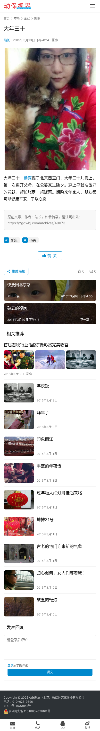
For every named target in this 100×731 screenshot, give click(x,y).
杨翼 (28, 177)
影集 (14, 240)
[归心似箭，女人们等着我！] (19, 580)
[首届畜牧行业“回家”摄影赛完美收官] (50, 359)
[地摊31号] (19, 526)
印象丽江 (45, 439)
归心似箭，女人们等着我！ (61, 573)
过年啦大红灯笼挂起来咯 (59, 492)
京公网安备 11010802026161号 (29, 711)
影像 (55, 40)
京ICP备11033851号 (17, 706)
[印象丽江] (19, 446)
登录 (10, 665)
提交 (50, 672)
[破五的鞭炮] (19, 606)
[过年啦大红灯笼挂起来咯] (19, 499)
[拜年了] (19, 419)
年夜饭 (43, 385)
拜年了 (43, 412)
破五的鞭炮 (47, 599)
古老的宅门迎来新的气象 (59, 546)
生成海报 (18, 271)
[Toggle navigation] (92, 6)
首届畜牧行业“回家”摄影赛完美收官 (36, 344)
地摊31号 (45, 519)
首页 (6, 18)
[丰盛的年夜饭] (19, 473)
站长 (7, 40)
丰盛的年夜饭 (49, 466)
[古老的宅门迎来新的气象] (19, 553)
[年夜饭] (19, 392)
